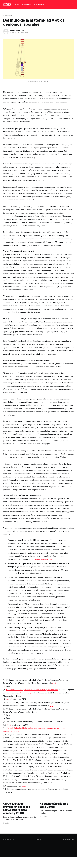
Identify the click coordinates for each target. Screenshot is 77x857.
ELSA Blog (6, 839)
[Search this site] (72, 4)
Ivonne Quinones (17, 30)
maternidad (7, 16)
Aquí (8, 699)
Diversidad (26, 4)
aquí (51, 705)
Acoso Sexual (39, 4)
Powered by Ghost (68, 839)
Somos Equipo (26, 692)
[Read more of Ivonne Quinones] (6, 31)
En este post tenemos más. (41, 559)
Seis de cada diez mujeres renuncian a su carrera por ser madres (32, 689)
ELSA (17, 4)
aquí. (54, 683)
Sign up (38, 839)
